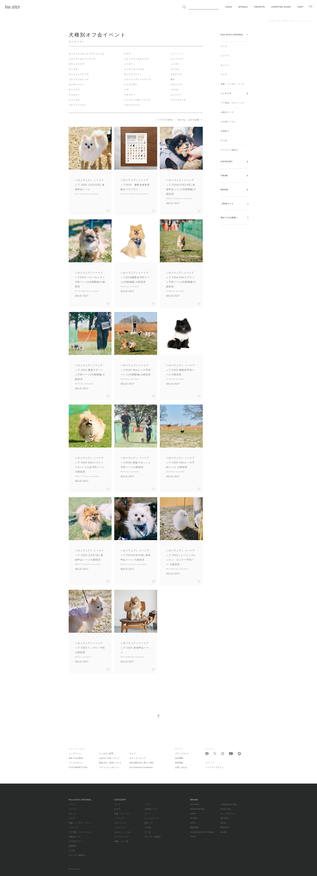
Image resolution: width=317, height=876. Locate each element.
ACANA (193, 818)
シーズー (175, 64)
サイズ (132, 753)
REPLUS (225, 827)
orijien (193, 813)
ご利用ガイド (227, 204)
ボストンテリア (76, 64)
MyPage (243, 7)
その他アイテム (228, 121)
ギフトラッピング (137, 758)
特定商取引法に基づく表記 (141, 763)
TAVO (192, 837)
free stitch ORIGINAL (232, 35)
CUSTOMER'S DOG (78, 767)
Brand (224, 190)
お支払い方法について (109, 758)
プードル (175, 69)
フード (224, 46)
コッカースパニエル (134, 69)
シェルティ (74, 95)
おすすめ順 (193, 120)
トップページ (75, 753)
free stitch (194, 804)
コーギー (128, 64)
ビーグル (73, 69)
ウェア (224, 74)
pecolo (224, 832)
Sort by (181, 120)
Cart (300, 7)
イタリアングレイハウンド (82, 59)
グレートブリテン (78, 105)
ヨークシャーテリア (79, 74)
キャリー (225, 65)
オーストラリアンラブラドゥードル (87, 54)
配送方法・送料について (110, 763)
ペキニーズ (176, 84)
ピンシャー (176, 95)
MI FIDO (224, 818)
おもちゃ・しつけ (122, 832)
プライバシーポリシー (109, 767)
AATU (192, 823)
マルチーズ (176, 74)
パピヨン (175, 89)
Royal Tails (226, 809)
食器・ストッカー (122, 813)
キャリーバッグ (121, 837)
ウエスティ (129, 95)
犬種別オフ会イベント (291, 21)
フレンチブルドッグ (79, 79)
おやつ (117, 809)
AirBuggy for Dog (229, 804)
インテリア (226, 93)
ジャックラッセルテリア (136, 59)
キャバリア (74, 89)
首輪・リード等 (121, 841)
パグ (126, 89)
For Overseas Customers (141, 767)
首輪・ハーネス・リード (233, 84)
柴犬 (173, 79)
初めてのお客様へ (229, 217)
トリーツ (225, 56)
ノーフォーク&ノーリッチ (137, 100)
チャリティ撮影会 (229, 150)
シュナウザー (130, 84)
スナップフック (152, 818)
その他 (148, 827)
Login (228, 7)
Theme (224, 176)
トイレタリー (120, 827)
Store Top (274, 21)
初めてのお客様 (76, 758)
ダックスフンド (132, 74)
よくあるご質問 (106, 753)
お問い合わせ (181, 767)
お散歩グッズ (227, 112)
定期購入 (225, 131)
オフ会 (224, 140)
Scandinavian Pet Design (202, 832)
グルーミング (120, 823)
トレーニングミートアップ (137, 79)
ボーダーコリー (76, 84)
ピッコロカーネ (228, 813)
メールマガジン (76, 763)
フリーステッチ (178, 100)
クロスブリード (132, 105)
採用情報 (179, 763)
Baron (223, 823)
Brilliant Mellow (197, 809)
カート (148, 813)
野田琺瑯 (194, 827)
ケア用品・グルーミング (233, 103)
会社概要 (179, 758)
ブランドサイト (182, 753)
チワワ (127, 54)
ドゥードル (74, 100)
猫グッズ (149, 823)
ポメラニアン (306, 21)
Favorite (259, 7)
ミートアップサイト (214, 767)
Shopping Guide (281, 7)
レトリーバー (177, 59)
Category (227, 162)
